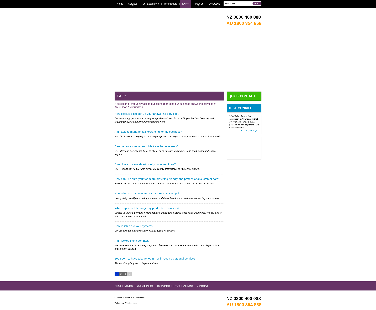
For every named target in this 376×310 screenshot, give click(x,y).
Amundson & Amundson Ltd (133, 298)
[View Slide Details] (188, 87)
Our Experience (150, 3)
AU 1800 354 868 (243, 23)
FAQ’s (185, 3)
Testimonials (170, 3)
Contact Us (214, 3)
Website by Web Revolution (126, 303)
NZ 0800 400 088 (243, 17)
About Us (198, 3)
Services (132, 3)
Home (120, 3)
